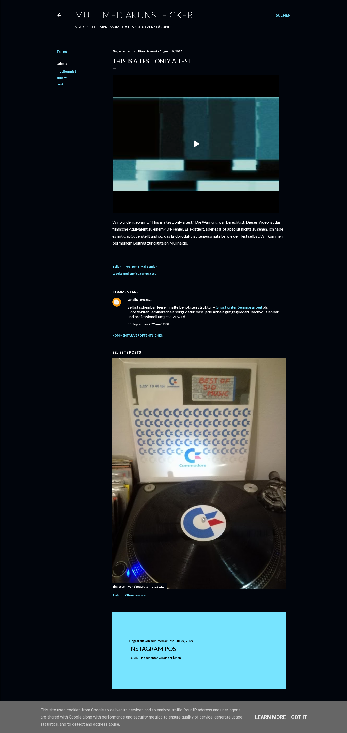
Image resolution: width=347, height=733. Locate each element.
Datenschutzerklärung (146, 27)
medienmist (66, 71)
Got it (299, 717)
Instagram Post (154, 648)
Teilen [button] (61, 51)
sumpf (61, 77)
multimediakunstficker (134, 14)
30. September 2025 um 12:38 (148, 324)
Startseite (85, 27)
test (60, 84)
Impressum (109, 27)
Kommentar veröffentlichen (137, 335)
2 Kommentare (135, 595)
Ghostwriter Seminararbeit (239, 306)
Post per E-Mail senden (141, 266)
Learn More (270, 717)
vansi (131, 299)
